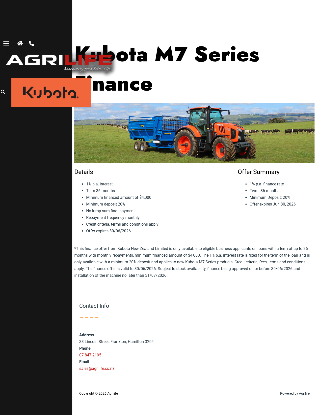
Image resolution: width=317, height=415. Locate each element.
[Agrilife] (59, 64)
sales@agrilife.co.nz (96, 368)
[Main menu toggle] (6, 43)
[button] (3, 92)
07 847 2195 (90, 355)
